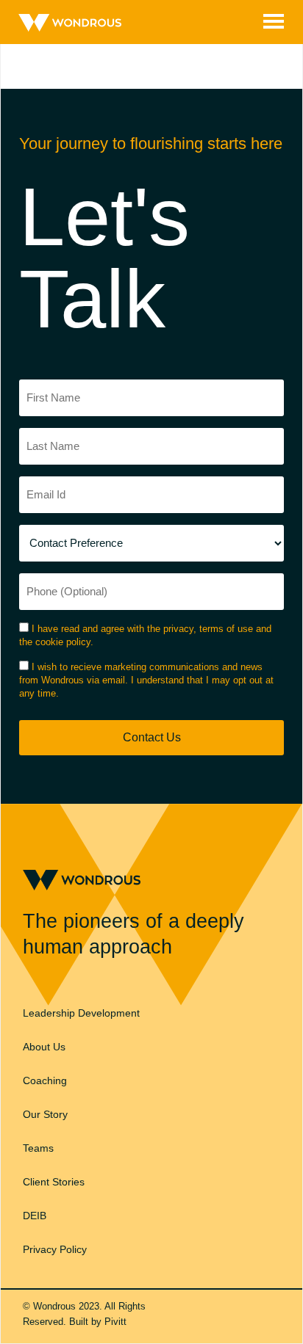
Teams (38, 1148)
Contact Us (152, 737)
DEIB (34, 1215)
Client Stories (54, 1182)
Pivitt (115, 1321)
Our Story (45, 1114)
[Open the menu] (273, 20)
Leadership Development (81, 1013)
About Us (44, 1047)
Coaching (45, 1080)
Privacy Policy (55, 1249)
